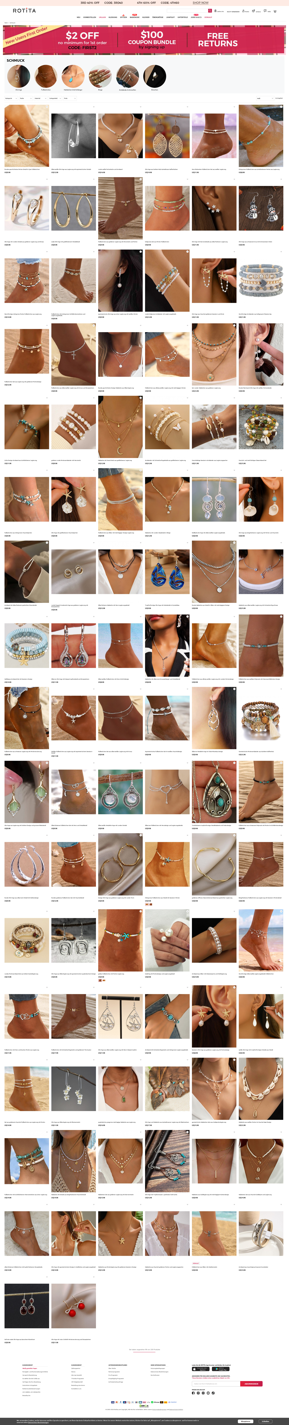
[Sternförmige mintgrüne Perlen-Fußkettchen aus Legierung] (27, 280)
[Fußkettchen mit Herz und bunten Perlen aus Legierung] (27, 1016)
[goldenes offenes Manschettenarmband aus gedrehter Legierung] (214, 864)
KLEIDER (145, 17)
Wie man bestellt (76, 1375)
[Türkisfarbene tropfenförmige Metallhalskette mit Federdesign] (214, 792)
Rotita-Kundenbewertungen (31, 1389)
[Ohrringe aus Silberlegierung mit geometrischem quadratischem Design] (73, 940)
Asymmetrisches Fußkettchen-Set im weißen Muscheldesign (163, 751)
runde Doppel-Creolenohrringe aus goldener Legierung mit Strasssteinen (69, 605)
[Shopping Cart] (275, 11)
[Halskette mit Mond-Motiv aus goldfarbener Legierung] (120, 427)
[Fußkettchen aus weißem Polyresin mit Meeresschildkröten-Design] (261, 645)
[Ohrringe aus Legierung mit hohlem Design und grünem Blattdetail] (27, 792)
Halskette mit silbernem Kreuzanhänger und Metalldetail (162, 679)
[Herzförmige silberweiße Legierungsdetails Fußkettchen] (261, 940)
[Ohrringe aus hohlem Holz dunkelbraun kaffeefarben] (167, 135)
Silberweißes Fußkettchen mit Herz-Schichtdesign (113, 679)
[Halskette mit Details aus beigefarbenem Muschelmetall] (73, 1161)
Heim (6, 23)
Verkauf (208, 17)
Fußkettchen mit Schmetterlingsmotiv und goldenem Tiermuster (71, 1050)
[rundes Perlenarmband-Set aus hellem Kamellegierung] (27, 940)
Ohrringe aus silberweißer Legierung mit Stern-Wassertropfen (117, 1050)
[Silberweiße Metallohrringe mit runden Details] (120, 792)
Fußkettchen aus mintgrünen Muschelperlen (18, 533)
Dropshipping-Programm (116, 1378)
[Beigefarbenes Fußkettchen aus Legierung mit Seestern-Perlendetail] (261, 864)
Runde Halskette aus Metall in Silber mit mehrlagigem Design (211, 605)
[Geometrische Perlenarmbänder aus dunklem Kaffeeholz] (261, 718)
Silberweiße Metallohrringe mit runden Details (112, 825)
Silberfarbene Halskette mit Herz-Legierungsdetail (113, 605)
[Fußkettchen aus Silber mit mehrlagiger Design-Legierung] (120, 499)
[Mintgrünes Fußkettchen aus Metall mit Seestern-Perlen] (167, 864)
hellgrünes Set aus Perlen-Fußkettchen (157, 242)
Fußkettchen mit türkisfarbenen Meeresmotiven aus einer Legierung (26, 1194)
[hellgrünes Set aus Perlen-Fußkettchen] (167, 208)
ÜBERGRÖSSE (157, 17)
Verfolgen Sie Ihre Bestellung (31, 1382)
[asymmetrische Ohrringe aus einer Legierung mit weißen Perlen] (120, 280)
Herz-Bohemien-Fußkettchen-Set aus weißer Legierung (209, 169)
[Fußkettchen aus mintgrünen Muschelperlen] (27, 499)
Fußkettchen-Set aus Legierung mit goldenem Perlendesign (23, 382)
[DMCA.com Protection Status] (144, 1406)
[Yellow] (150, 904)
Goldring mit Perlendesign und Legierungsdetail (160, 974)
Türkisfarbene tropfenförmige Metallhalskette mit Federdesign (211, 825)
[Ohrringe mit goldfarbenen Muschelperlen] (73, 499)
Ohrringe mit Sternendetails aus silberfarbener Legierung (210, 242)
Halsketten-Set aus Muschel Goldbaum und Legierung (255, 1194)
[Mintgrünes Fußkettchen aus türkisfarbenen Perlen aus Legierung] (261, 135)
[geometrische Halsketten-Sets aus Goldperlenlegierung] (214, 1088)
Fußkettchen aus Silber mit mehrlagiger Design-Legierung (116, 533)
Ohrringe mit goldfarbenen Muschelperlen (64, 533)
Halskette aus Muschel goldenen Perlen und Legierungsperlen (164, 1267)
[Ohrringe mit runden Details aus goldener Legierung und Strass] (27, 208)
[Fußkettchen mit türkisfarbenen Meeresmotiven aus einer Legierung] (27, 1161)
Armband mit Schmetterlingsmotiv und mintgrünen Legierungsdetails (166, 1050)
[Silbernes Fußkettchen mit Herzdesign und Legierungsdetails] (167, 792)
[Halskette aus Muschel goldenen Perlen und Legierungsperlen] (167, 1233)
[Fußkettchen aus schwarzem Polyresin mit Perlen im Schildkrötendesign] (261, 792)
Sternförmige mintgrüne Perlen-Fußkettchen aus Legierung (23, 314)
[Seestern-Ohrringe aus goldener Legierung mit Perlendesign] (214, 1016)
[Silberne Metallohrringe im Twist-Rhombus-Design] (214, 718)
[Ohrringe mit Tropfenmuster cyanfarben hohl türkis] (167, 1161)
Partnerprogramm (114, 1372)
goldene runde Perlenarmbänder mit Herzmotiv (66, 460)
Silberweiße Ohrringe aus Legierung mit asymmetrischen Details (71, 169)
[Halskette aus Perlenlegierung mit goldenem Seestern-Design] (120, 1233)
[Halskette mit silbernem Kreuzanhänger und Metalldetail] (167, 645)
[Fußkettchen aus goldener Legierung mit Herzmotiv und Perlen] (120, 208)
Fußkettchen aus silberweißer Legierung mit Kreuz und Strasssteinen (72, 388)
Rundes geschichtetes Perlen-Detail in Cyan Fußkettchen (22, 169)
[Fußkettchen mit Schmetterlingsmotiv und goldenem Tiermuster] (73, 1016)
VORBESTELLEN (89, 17)
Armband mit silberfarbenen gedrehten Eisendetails (21, 605)
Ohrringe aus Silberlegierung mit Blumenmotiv (65, 1122)
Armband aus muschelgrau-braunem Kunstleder (253, 1267)
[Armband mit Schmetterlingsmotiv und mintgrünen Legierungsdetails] (167, 1016)
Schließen (265, 1421)
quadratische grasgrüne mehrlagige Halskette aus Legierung (116, 1122)
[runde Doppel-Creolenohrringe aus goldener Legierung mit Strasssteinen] (73, 571)
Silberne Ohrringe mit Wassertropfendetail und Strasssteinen (70, 679)
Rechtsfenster (155, 1375)
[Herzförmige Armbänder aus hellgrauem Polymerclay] (261, 280)
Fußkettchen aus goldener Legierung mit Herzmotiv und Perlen (117, 242)
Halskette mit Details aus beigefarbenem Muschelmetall (68, 1194)
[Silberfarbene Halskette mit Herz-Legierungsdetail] (120, 571)
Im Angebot (279, 98)
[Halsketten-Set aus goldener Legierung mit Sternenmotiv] (120, 1161)
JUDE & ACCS (196, 17)
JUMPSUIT (170, 17)
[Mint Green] (147, 904)
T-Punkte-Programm (77, 1378)
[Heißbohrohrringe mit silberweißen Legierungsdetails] (214, 499)
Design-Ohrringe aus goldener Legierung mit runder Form (116, 898)
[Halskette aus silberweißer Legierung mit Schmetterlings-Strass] (261, 571)
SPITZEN (123, 17)
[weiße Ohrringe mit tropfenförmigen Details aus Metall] (261, 1016)
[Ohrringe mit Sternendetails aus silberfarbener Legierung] (214, 208)
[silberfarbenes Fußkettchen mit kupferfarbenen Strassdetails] (27, 1233)
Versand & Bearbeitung (29, 1375)
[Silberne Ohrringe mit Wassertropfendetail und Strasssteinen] (73, 645)
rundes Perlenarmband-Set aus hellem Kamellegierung (21, 974)
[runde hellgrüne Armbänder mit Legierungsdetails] (167, 280)
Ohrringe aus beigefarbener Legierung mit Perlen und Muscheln (259, 533)
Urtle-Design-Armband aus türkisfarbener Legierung (21, 460)
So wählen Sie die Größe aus (31, 1378)
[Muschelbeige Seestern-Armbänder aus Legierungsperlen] (214, 427)
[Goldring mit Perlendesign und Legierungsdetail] (167, 940)
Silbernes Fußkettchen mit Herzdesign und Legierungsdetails (164, 825)
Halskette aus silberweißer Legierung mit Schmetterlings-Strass (258, 605)
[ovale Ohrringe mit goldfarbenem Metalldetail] (73, 208)
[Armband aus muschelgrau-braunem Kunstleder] (261, 1233)
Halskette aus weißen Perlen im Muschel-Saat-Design (255, 1122)
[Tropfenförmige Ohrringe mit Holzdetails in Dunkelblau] (167, 571)
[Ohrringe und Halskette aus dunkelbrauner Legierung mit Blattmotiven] (167, 1088)
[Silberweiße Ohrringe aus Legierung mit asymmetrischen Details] (73, 135)
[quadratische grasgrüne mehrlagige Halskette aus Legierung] (120, 1088)
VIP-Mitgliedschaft (77, 1382)
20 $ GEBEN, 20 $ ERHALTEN (31, 1392)
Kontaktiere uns (76, 1389)
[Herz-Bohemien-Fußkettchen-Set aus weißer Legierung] (214, 135)
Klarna (73, 1372)
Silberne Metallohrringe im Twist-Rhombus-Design (207, 751)
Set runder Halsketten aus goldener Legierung (206, 388)
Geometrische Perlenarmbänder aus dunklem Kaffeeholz (256, 751)
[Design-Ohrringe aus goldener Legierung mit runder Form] (120, 864)
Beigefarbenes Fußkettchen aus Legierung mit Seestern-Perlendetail (260, 898)
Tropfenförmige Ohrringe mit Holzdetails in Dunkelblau (162, 605)
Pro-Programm (113, 1375)
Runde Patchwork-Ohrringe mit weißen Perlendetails (255, 388)
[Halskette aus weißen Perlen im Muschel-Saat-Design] (261, 1088)
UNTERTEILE (183, 17)
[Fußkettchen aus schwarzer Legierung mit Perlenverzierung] (27, 718)
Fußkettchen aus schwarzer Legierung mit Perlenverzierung (23, 751)
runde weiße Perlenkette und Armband (110, 169)
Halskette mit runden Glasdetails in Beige (157, 533)
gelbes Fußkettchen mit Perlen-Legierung (111, 974)
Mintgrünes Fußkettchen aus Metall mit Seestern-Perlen (162, 898)
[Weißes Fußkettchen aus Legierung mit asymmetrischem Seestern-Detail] (73, 718)
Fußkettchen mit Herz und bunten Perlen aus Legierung (22, 1050)
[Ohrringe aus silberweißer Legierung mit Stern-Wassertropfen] (120, 1016)
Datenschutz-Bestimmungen (159, 1372)
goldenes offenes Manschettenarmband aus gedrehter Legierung (212, 898)
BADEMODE (135, 17)
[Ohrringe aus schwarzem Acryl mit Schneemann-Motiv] (261, 208)
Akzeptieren (245, 1421)
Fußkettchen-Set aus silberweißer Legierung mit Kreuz (115, 751)
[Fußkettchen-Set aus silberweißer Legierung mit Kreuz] (120, 718)
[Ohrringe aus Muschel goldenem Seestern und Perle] (214, 280)
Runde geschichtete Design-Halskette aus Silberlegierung (116, 388)
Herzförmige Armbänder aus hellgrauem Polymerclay (255, 314)
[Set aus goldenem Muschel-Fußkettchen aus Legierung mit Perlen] (27, 1088)
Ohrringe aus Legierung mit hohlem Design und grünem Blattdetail (25, 825)
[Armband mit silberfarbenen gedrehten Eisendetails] (27, 571)
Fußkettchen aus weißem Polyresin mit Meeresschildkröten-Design (259, 679)
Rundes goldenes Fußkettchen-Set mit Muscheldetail (67, 898)
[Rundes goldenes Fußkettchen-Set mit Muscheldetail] (73, 864)
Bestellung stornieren (78, 1385)
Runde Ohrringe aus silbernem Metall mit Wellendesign (22, 898)
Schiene (258, 12)
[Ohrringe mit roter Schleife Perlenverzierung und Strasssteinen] (73, 1306)
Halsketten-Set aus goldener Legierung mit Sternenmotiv (116, 1194)
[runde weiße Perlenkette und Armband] (120, 135)
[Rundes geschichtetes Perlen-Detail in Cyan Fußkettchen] (27, 135)
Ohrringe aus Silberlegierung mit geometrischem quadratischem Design (73, 974)
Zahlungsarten (75, 1368)
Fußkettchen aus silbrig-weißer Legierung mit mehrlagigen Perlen (165, 388)
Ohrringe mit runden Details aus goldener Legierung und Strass (24, 242)
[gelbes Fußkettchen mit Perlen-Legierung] (120, 940)
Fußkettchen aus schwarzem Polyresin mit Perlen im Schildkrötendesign (261, 825)
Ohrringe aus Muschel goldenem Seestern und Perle (208, 314)
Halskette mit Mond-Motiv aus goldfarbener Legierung (115, 460)
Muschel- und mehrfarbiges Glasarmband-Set (252, 460)
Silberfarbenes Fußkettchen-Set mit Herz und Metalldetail (69, 825)
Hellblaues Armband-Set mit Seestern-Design (18, 679)
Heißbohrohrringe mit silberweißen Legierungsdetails (208, 533)
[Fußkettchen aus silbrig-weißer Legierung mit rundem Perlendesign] (214, 645)
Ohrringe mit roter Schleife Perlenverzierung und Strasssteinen (71, 1339)
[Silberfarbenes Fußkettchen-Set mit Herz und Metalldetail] (73, 792)
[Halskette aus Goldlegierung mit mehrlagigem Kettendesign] (214, 1161)
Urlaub (102, 17)
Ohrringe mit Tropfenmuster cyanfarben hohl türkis (161, 1194)
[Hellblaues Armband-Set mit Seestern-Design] (27, 645)
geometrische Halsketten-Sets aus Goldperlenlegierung (209, 1122)
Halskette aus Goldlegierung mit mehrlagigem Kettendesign (210, 1194)
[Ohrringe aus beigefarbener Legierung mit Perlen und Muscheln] (261, 499)
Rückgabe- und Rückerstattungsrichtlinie (35, 1372)
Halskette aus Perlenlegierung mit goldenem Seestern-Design (117, 1267)
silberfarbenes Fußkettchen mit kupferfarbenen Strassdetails (23, 1267)
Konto (247, 12)
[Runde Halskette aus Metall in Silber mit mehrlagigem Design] (214, 571)
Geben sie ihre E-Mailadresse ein (205, 1384)
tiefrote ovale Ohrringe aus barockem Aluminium (20, 1339)
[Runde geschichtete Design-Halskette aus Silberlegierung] (120, 354)
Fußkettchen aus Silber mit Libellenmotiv (204, 1267)
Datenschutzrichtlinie (176, 1409)
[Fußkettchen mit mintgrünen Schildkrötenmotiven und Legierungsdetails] (73, 280)
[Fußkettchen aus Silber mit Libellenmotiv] (214, 1233)
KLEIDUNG (113, 17)
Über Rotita (112, 1368)
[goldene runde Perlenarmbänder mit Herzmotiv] (73, 427)
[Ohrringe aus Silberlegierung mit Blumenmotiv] (73, 1088)
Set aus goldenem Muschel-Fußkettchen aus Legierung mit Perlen (25, 1122)
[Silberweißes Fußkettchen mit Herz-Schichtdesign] (120, 645)
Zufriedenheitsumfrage (115, 1382)
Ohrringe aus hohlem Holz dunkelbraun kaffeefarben (161, 169)
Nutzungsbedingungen (158, 1368)
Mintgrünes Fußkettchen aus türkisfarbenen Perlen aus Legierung (259, 169)
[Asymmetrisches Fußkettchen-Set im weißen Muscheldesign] (167, 718)
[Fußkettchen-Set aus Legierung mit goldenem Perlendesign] (27, 351)
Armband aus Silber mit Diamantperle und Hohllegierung (209, 974)
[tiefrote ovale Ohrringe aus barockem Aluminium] (27, 1306)
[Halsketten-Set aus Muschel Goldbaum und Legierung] (261, 1161)
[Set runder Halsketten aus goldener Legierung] (214, 354)
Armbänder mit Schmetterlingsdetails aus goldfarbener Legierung (165, 460)
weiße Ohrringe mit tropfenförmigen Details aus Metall (256, 1050)
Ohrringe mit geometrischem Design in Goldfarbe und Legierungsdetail (73, 1267)
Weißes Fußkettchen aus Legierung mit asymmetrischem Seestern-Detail (72, 752)
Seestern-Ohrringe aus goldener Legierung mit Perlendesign (210, 1050)
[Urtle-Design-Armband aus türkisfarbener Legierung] (27, 427)
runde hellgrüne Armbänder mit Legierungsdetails (160, 314)
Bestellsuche (26, 1395)
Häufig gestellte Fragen (29, 1368)
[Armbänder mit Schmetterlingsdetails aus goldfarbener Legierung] (167, 427)
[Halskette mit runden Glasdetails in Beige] (167, 499)
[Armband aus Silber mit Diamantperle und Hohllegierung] (214, 940)
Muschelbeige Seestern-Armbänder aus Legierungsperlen (209, 460)
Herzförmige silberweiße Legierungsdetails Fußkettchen (256, 974)
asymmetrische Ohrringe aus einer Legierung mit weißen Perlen (118, 314)
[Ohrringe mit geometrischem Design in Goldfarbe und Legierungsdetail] (73, 1233)
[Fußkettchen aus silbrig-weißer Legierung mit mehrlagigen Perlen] (167, 354)
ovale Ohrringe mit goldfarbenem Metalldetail (65, 242)
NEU (78, 17)
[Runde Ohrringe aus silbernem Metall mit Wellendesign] (27, 864)
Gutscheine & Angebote (29, 1385)
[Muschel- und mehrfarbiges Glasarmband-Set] (261, 427)
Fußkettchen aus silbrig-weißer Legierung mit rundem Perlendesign (213, 679)
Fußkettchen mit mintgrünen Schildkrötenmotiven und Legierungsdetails (68, 314)
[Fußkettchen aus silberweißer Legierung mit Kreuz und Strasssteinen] (73, 354)
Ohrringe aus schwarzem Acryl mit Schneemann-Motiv (255, 242)
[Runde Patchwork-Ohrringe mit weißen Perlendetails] (261, 354)
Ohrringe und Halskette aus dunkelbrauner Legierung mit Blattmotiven (167, 1122)
